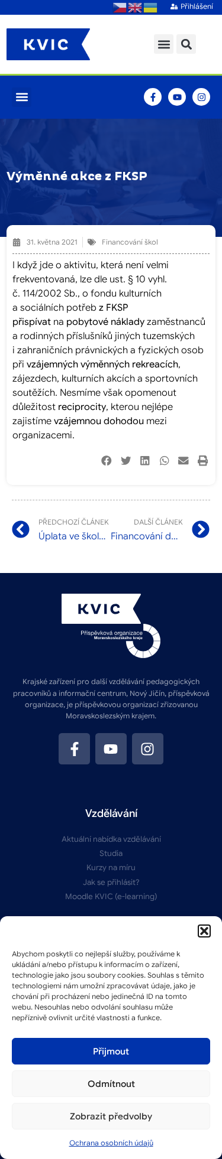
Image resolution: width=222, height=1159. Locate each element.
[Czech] (120, 7)
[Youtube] (177, 97)
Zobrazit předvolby (111, 1116)
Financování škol (130, 241)
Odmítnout (111, 1084)
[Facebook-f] (153, 97)
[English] (135, 7)
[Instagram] (201, 97)
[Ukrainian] (151, 7)
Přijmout (111, 1051)
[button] (204, 931)
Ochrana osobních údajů (111, 1142)
